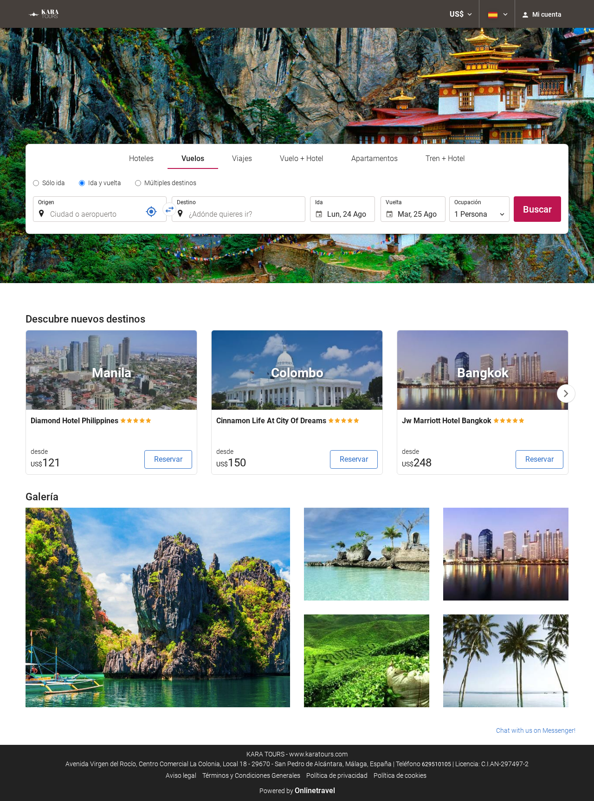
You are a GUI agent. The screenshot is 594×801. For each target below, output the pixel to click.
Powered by (297, 791)
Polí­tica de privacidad (337, 775)
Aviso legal (181, 775)
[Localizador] (151, 212)
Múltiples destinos (170, 183)
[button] (461, 14)
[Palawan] (158, 607)
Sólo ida (53, 183)
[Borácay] (366, 554)
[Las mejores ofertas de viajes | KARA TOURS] (43, 14)
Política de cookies (400, 775)
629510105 (436, 764)
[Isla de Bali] (505, 660)
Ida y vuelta (104, 183)
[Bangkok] (505, 554)
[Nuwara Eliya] (366, 660)
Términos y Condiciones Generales (251, 775)
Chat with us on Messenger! (535, 730)
